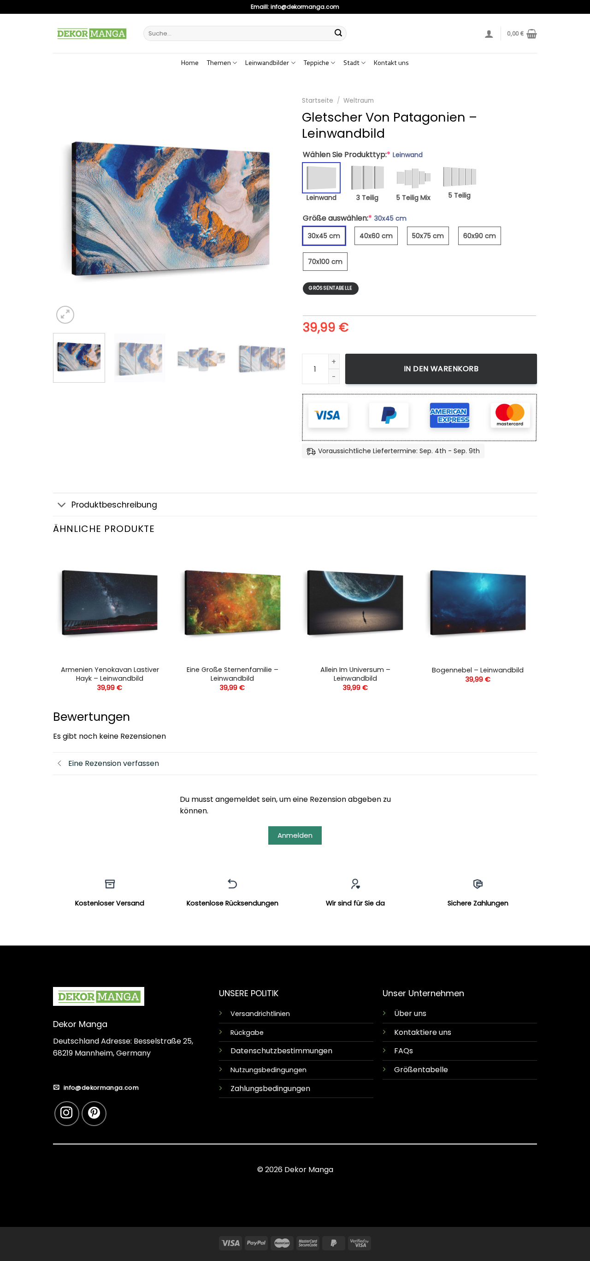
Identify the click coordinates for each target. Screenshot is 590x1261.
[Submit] (338, 33)
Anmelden (295, 835)
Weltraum (358, 100)
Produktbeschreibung (114, 504)
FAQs (403, 1050)
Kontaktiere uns (422, 1032)
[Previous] (69, 208)
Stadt (351, 63)
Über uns (410, 1013)
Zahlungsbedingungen (270, 1088)
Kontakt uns (391, 63)
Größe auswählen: (355, 218)
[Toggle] (62, 505)
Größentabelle (421, 1069)
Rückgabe (247, 1032)
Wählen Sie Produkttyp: (363, 154)
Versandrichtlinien (260, 1013)
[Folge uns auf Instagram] (66, 1113)
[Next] (272, 208)
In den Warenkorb (441, 368)
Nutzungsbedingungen (268, 1069)
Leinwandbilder (267, 63)
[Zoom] (65, 315)
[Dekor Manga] (91, 33)
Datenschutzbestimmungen (281, 1050)
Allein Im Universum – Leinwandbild (355, 674)
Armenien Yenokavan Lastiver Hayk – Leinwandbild (110, 674)
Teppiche (316, 63)
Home (190, 63)
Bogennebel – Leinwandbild (478, 670)
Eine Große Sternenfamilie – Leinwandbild (232, 674)
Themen (219, 63)
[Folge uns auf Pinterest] (94, 1113)
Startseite (317, 100)
